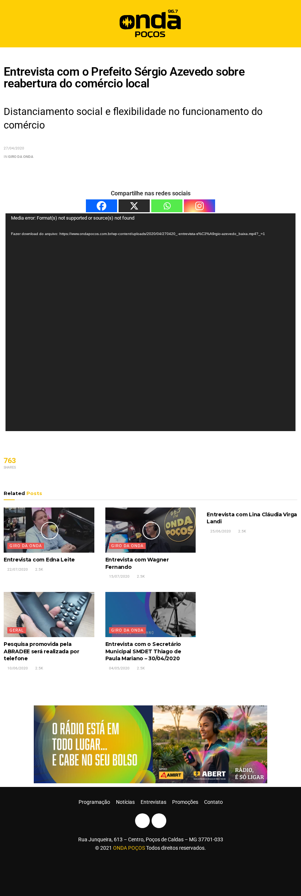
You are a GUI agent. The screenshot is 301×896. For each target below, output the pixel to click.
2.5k (39, 569)
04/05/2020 (119, 668)
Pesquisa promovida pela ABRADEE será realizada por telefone (41, 651)
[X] (134, 205)
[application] (150, 322)
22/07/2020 (17, 569)
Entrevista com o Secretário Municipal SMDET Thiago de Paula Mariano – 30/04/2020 (143, 651)
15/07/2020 (119, 576)
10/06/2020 (17, 668)
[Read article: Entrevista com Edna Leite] (49, 530)
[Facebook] (101, 205)
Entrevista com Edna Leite (39, 559)
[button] (289, 23)
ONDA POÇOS (129, 848)
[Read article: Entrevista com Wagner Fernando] (150, 530)
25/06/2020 (220, 531)
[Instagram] (199, 205)
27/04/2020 (14, 148)
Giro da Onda (20, 157)
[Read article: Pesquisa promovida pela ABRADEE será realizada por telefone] (49, 614)
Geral (17, 630)
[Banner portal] (150, 744)
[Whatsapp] (166, 205)
